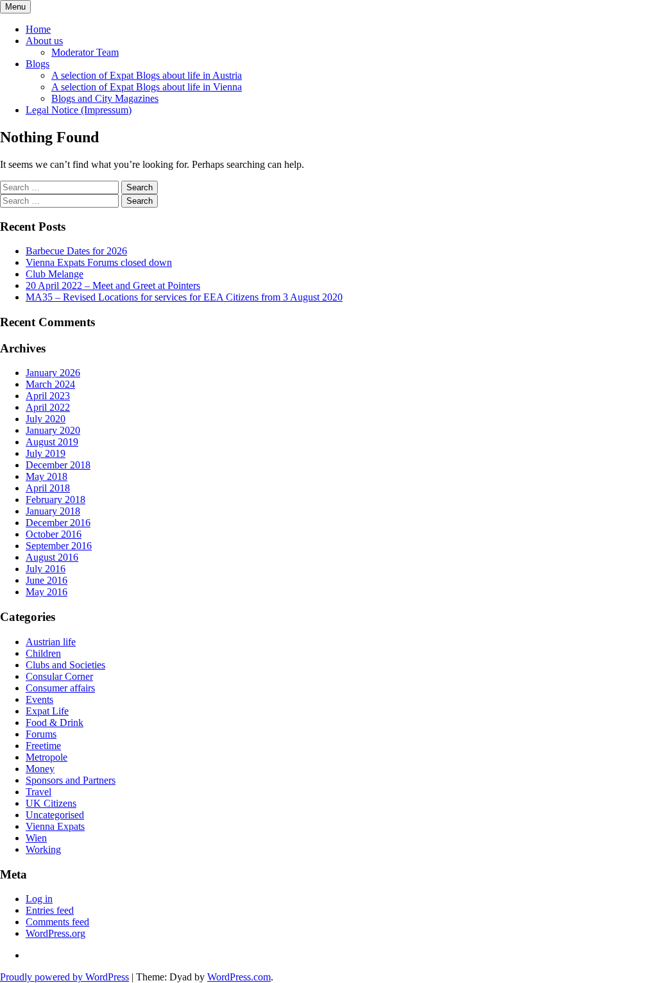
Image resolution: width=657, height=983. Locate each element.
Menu (15, 7)
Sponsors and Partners (70, 780)
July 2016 (45, 568)
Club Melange (54, 273)
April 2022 (48, 407)
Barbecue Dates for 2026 (76, 250)
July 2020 (45, 418)
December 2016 (58, 522)
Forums (41, 734)
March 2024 (50, 384)
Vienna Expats (55, 826)
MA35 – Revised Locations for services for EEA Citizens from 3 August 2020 (184, 297)
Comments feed (57, 921)
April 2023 (48, 395)
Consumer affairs (60, 687)
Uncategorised (55, 814)
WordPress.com (239, 976)
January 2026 (53, 372)
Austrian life (51, 641)
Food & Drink (54, 722)
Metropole (46, 757)
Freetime (43, 745)
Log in (39, 898)
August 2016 (52, 557)
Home (38, 29)
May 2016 (46, 591)
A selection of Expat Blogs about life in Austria (146, 75)
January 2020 (53, 430)
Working (43, 849)
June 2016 (46, 580)
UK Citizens (51, 803)
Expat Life (47, 711)
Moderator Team (85, 52)
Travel (38, 791)
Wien (36, 837)
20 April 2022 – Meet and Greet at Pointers (113, 285)
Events (39, 699)
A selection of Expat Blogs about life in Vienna (146, 86)
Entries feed (50, 910)
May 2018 (46, 476)
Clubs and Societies (65, 664)
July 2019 (45, 453)
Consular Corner (59, 676)
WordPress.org (55, 933)
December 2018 (58, 464)
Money (40, 768)
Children (43, 653)
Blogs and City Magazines (104, 98)
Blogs (37, 63)
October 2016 (53, 534)
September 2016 (59, 545)
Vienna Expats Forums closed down (99, 262)
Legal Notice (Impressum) (79, 109)
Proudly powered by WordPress (64, 976)
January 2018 (53, 511)
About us (44, 40)
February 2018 (55, 499)
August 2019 (52, 441)
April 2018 (48, 488)
